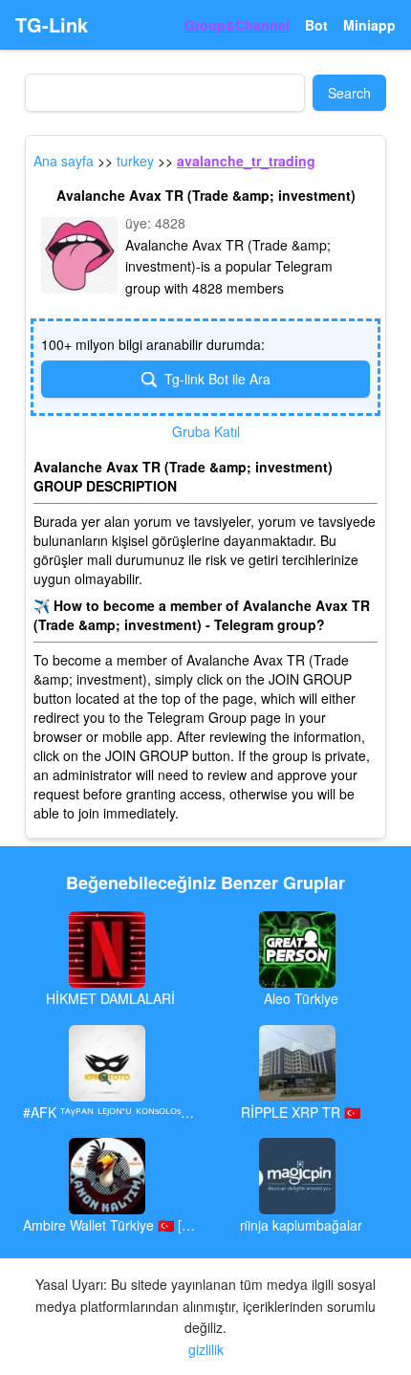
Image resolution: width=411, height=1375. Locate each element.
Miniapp (369, 24)
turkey (135, 160)
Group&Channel (237, 24)
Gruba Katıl (206, 431)
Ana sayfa (63, 160)
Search (349, 92)
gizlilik (206, 1349)
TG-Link (51, 24)
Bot (316, 24)
